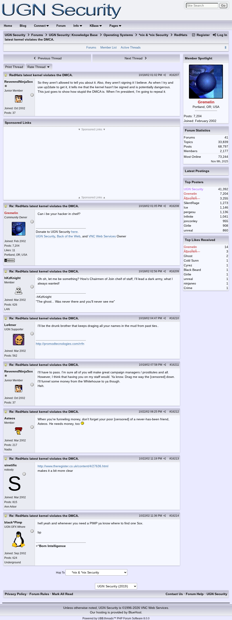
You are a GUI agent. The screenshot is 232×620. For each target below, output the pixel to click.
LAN (7, 309)
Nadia (8, 449)
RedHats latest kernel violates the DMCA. (41, 75)
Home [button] (8, 25)
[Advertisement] (91, 163)
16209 (175, 271)
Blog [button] (23, 25)
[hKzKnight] (18, 293)
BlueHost (134, 612)
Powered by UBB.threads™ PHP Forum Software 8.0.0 (116, 618)
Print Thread (14, 67)
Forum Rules (39, 594)
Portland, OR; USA (15, 254)
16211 (175, 364)
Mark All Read (62, 594)
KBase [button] (94, 25)
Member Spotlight (198, 58)
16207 (175, 75)
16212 (175, 411)
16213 (175, 458)
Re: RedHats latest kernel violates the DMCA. (44, 206)
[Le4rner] (18, 344)
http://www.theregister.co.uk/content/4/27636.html (73, 466)
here (74, 231)
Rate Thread (36, 67)
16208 (175, 206)
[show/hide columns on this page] (225, 47)
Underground (12, 562)
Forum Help (195, 594)
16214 (175, 515)
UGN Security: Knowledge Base (73, 35)
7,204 (197, 116)
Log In (221, 35)
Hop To (60, 572)
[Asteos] (18, 433)
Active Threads (131, 47)
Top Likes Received (200, 240)
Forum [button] (61, 25)
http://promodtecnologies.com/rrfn (60, 343)
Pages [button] (114, 25)
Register (203, 35)
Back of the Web (68, 236)
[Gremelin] (18, 234)
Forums (37, 35)
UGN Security (15, 35)
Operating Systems (118, 35)
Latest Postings (197, 171)
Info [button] (76, 25)
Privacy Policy (16, 594)
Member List (108, 47)
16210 (175, 318)
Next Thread (134, 58)
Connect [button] (40, 25)
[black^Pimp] (18, 546)
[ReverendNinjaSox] (18, 101)
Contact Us (174, 594)
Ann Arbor (10, 506)
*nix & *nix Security (153, 35)
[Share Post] (164, 75)
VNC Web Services (102, 236)
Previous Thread (49, 58)
